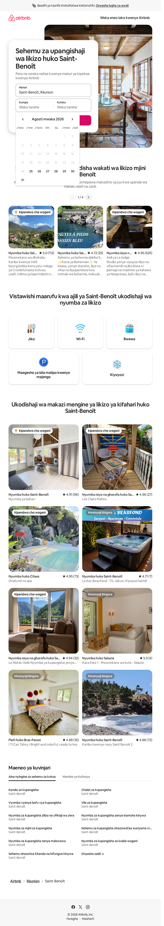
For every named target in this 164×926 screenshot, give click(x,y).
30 (73, 171)
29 (64, 171)
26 (39, 171)
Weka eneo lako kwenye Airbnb (125, 18)
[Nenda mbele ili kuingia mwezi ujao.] (72, 119)
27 (47, 171)
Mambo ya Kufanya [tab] (76, 777)
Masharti (88, 919)
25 (31, 171)
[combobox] (53, 92)
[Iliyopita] (72, 197)
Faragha (72, 919)
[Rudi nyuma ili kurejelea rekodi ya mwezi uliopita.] (23, 119)
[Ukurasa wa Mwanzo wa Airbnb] (19, 17)
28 (56, 171)
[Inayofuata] (88, 197)
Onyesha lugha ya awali (112, 5)
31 (22, 180)
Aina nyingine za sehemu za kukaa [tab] (32, 777)
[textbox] (34, 107)
